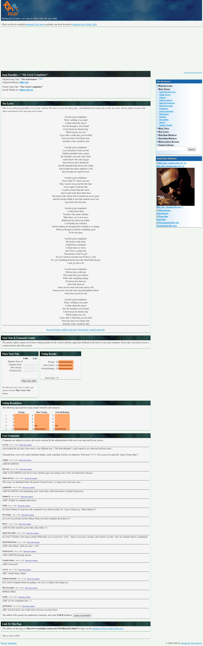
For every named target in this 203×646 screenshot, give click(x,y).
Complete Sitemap (166, 145)
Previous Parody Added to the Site (62, 329)
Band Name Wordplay (168, 135)
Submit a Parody (165, 125)
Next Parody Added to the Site (91, 329)
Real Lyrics (164, 132)
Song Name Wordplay (168, 138)
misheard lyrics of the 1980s (84, 24)
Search (162, 123)
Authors (162, 98)
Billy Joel (24, 82)
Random (162, 117)
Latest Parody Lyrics (167, 92)
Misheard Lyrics (165, 86)
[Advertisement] (101, 48)
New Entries (164, 114)
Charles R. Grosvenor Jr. (191, 643)
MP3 (41, 78)
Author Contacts (165, 100)
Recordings (163, 120)
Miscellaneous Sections (169, 142)
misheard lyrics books (35, 24)
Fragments (163, 109)
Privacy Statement (9, 643)
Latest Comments (166, 111)
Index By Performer (167, 103)
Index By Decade (166, 106)
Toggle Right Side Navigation (193, 72)
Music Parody (164, 89)
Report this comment (25, 445)
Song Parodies (9, 74)
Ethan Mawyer (26, 89)
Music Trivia (164, 128)
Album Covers (165, 95)
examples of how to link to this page (107, 628)
